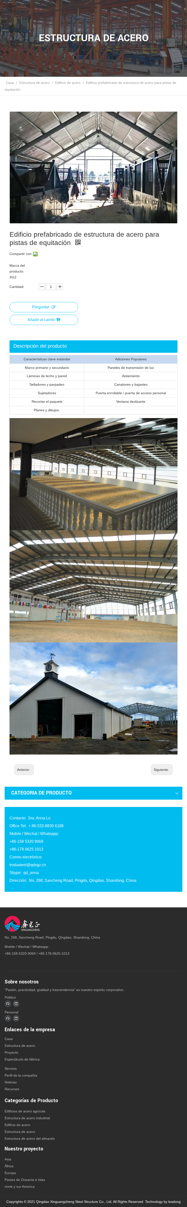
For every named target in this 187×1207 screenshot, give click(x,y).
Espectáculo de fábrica (22, 1059)
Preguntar (40, 307)
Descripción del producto (40, 346)
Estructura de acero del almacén (30, 1138)
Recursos (12, 1089)
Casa (9, 1039)
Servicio (11, 1068)
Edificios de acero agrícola (25, 1111)
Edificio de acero (17, 1125)
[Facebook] (8, 1004)
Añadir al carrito (41, 320)
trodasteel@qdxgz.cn (27, 865)
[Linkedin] (16, 1004)
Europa (10, 1173)
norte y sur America (20, 1186)
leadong (174, 1202)
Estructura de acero (20, 1046)
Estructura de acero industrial (27, 1118)
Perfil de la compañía (21, 1075)
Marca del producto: (17, 268)
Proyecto (11, 1052)
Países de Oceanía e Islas (25, 1180)
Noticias (11, 1082)
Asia (8, 1159)
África (9, 1166)
